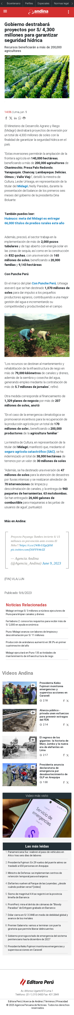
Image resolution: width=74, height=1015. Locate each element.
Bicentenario (13, 3)
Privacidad (62, 1001)
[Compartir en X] (67, 700)
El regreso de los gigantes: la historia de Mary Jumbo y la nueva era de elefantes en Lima (54, 744)
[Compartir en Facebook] (64, 700)
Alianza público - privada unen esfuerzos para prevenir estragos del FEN (54, 715)
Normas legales (62, 3)
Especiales (43, 3)
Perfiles (29, 3)
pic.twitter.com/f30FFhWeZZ (28, 549)
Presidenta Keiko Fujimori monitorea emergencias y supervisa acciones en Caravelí (53, 689)
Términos (49, 1001)
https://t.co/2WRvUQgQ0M (36, 545)
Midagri (22, 186)
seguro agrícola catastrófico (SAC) (29, 451)
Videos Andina (17, 673)
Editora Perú (15, 1001)
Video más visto (37, 795)
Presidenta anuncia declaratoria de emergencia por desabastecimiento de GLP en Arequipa (53, 771)
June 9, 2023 (51, 563)
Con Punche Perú (44, 283)
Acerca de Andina (33, 1001)
